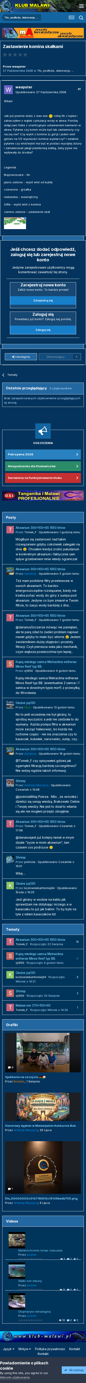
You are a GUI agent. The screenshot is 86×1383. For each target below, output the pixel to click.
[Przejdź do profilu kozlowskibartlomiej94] (10, 885)
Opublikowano (40, 92)
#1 (79, 89)
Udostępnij (22, 356)
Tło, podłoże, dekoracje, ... (55, 70)
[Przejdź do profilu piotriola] (10, 859)
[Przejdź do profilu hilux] (10, 705)
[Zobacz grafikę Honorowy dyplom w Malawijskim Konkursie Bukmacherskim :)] (43, 1106)
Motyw (24, 1349)
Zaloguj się (43, 329)
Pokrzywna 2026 (20, 454)
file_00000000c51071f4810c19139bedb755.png (41, 1198)
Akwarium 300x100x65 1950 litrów (40, 527)
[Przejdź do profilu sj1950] (10, 664)
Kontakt (74, 1349)
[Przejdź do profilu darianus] (10, 571)
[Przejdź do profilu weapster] (8, 89)
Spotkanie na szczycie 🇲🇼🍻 (25, 1077)
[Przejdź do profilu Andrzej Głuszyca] (10, 783)
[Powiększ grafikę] (51, 116)
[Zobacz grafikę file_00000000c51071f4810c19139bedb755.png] (43, 1167)
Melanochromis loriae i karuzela (40, 1250)
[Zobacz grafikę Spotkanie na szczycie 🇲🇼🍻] (43, 1052)
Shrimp (21, 781)
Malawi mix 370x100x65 (33, 1005)
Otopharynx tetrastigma (34, 1311)
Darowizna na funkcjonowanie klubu (35, 477)
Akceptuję (75, 1370)
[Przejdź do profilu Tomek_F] (10, 529)
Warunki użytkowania (15, 1377)
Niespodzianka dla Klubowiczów (32, 466)
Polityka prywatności (50, 1349)
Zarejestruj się (43, 300)
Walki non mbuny (30, 1281)
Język (8, 1349)
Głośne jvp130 (25, 703)
